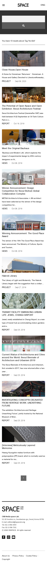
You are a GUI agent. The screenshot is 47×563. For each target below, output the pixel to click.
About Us (6, 556)
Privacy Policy (18, 556)
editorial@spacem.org (16, 522)
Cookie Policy (31, 556)
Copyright (6, 559)
